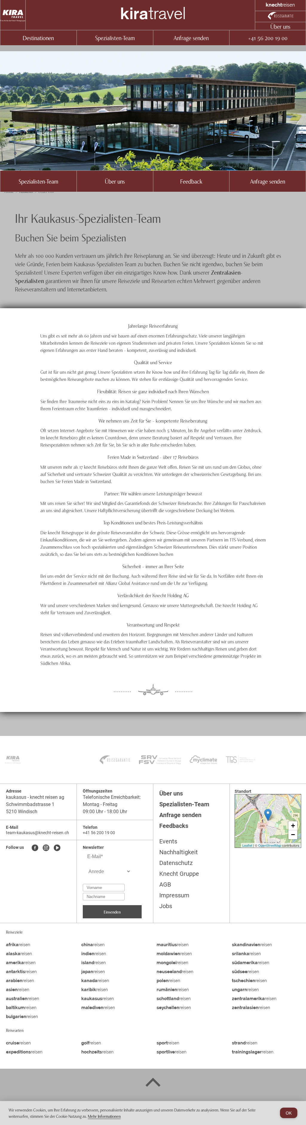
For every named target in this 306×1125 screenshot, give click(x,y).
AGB (165, 884)
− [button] (293, 834)
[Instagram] (46, 848)
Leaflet (247, 845)
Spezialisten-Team (115, 38)
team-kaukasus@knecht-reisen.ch (37, 832)
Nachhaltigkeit (178, 852)
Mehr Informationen (104, 1116)
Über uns (280, 26)
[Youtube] (57, 848)
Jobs (165, 906)
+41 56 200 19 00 (267, 38)
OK (289, 1113)
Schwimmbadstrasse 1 (30, 804)
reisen (18, 945)
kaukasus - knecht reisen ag (35, 797)
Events (168, 841)
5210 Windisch (21, 811)
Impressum (174, 895)
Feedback (191, 181)
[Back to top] (153, 1083)
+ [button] (293, 825)
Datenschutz (176, 863)
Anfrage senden (191, 38)
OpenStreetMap (269, 845)
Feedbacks (173, 825)
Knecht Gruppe (179, 873)
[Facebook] (35, 848)
